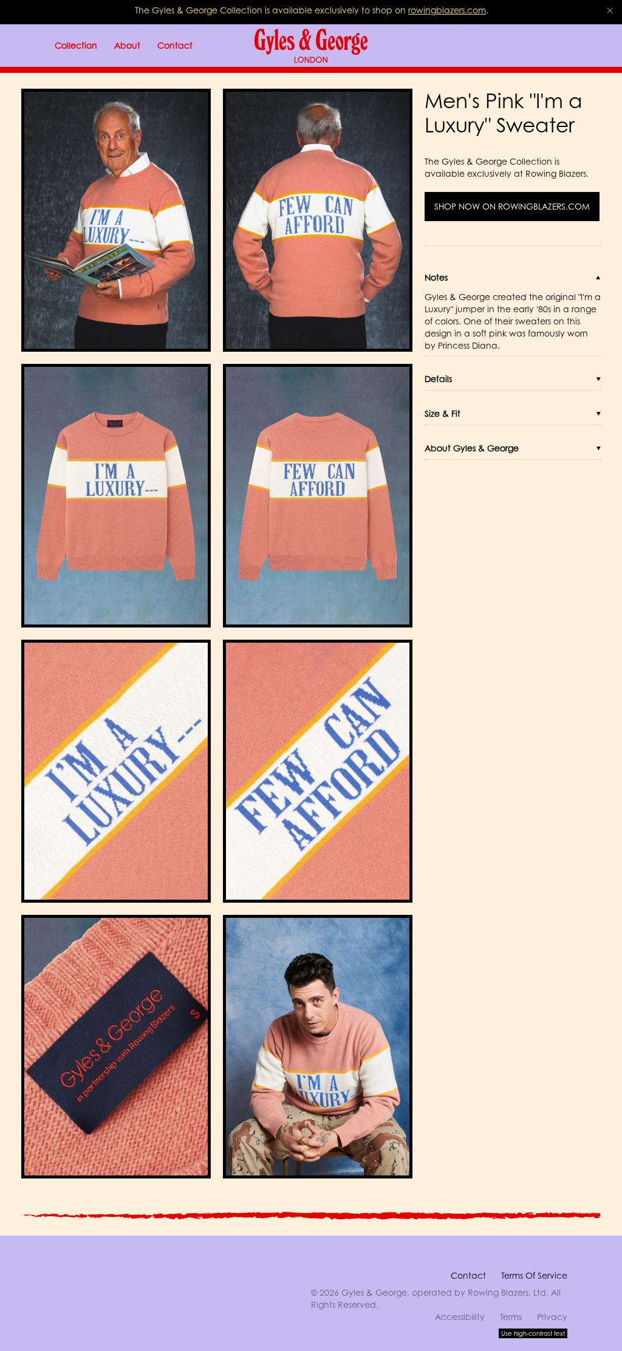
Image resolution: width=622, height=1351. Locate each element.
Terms (511, 1317)
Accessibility (460, 1317)
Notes (436, 277)
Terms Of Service (534, 1275)
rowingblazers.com (447, 10)
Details (438, 379)
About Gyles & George (472, 448)
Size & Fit (442, 413)
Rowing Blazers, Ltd (507, 1292)
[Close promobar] (610, 10)
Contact (468, 1275)
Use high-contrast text (533, 1333)
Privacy (552, 1317)
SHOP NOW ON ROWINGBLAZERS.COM (512, 206)
